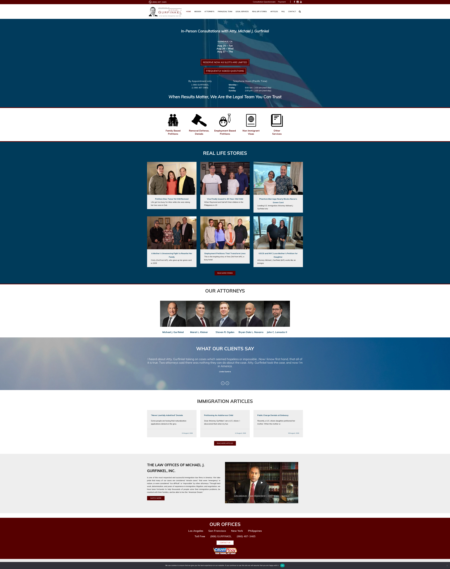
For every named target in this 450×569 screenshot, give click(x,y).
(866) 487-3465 (159, 2)
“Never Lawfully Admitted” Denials (167, 415)
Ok (282, 565)
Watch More (155, 498)
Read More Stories (225, 273)
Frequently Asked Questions (225, 70)
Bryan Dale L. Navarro (250, 332)
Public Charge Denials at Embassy (273, 415)
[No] (447, 565)
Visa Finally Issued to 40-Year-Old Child (225, 199)
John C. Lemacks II (277, 332)
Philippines (255, 530)
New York (237, 530)
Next (227, 383)
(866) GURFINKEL (221, 536)
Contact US (225, 543)
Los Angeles (195, 530)
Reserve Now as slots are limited (225, 62)
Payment (282, 2)
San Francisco (217, 530)
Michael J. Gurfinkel (173, 332)
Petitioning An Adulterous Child (218, 415)
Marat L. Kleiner (199, 332)
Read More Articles (225, 443)
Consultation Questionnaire (264, 2)
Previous (223, 383)
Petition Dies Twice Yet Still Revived (171, 199)
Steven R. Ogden (225, 332)
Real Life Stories (225, 153)
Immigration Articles (225, 401)
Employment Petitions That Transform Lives (225, 253)
